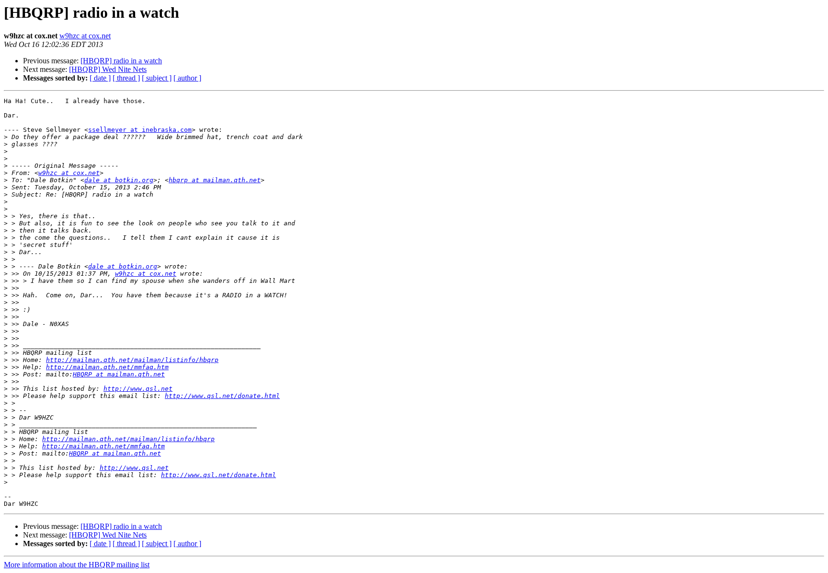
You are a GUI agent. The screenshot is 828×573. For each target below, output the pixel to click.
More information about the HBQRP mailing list (77, 565)
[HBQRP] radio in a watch (121, 61)
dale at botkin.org (118, 180)
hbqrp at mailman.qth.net (215, 180)
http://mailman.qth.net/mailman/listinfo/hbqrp (132, 359)
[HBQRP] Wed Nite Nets (108, 69)
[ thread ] (126, 78)
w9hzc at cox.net (85, 36)
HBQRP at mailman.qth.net (119, 374)
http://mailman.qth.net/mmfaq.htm (107, 367)
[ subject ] (157, 78)
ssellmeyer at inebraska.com (140, 129)
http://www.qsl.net (138, 388)
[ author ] (187, 78)
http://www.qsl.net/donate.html (222, 395)
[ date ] (100, 78)
